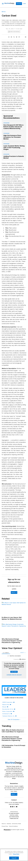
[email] (19, 37)
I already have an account (14, 674)
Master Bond (5, 704)
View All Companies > (14, 719)
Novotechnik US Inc (7, 709)
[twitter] (14, 37)
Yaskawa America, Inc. (8, 716)
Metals (4, 11)
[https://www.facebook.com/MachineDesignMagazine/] (11, 806)
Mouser (4, 707)
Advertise (9, 823)
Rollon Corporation (7, 711)
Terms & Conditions (13, 826)
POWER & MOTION (14, 818)
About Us (4, 823)
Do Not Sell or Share (16, 823)
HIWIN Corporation (7, 702)
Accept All (14, 858)
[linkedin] (11, 37)
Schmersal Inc (6, 713)
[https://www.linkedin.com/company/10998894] (12, 806)
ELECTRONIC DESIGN (14, 816)
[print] (25, 37)
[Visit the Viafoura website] (22, 659)
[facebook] (9, 37)
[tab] (6, 652)
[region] (14, 656)
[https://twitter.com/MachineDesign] (14, 806)
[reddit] (16, 37)
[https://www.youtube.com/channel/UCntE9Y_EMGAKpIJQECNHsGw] (16, 806)
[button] (3, 4)
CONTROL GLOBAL (14, 815)
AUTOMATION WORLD (14, 813)
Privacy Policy (5, 826)
